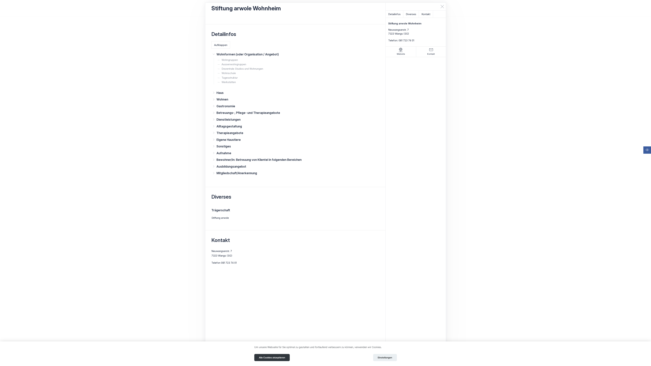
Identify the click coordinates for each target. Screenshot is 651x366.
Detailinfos (394, 14)
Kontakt (425, 14)
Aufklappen (220, 45)
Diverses (411, 14)
